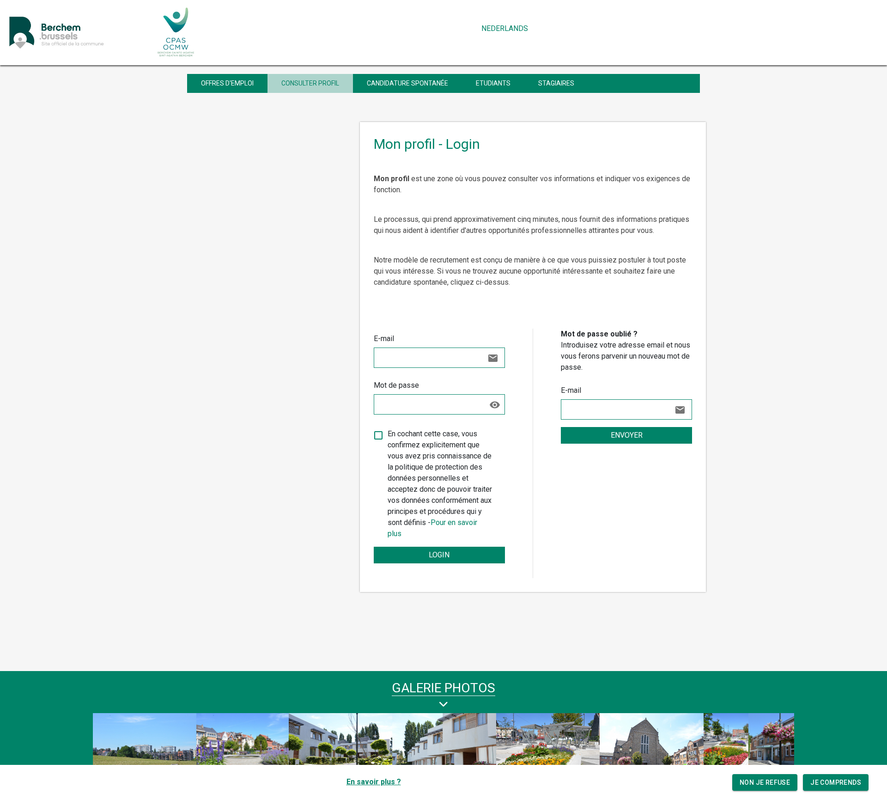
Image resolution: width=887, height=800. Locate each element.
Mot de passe (396, 385)
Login (439, 554)
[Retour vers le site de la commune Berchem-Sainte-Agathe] (77, 32)
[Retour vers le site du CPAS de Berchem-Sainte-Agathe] (176, 32)
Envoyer (627, 435)
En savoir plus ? (373, 781)
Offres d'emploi (227, 83)
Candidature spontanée (407, 83)
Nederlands (504, 28)
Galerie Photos (443, 688)
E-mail (384, 338)
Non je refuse (765, 782)
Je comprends (835, 782)
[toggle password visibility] (495, 405)
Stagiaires (556, 83)
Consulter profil (310, 83)
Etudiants (493, 83)
